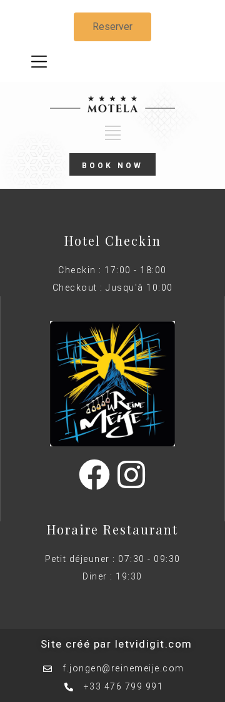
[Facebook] (94, 474)
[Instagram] (131, 474)
